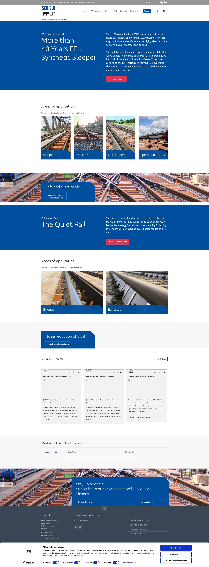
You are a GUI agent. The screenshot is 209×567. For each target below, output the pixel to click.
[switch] (77, 562)
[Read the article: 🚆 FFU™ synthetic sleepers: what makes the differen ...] (61, 388)
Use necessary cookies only (176, 561)
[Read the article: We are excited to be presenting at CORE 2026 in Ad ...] (146, 388)
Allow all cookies (176, 548)
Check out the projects (58, 344)
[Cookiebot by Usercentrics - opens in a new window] (28, 562)
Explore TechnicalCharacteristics (55, 196)
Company (147, 2)
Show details (128, 563)
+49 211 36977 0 (50, 533)
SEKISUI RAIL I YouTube (138, 534)
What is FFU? (116, 79)
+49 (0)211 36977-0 (66, 2)
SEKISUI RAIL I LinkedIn (138, 529)
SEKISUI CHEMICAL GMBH (139, 525)
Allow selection (176, 554)
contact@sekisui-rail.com (86, 2)
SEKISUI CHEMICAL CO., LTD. (140, 520)
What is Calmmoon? (118, 241)
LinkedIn (146, 502)
